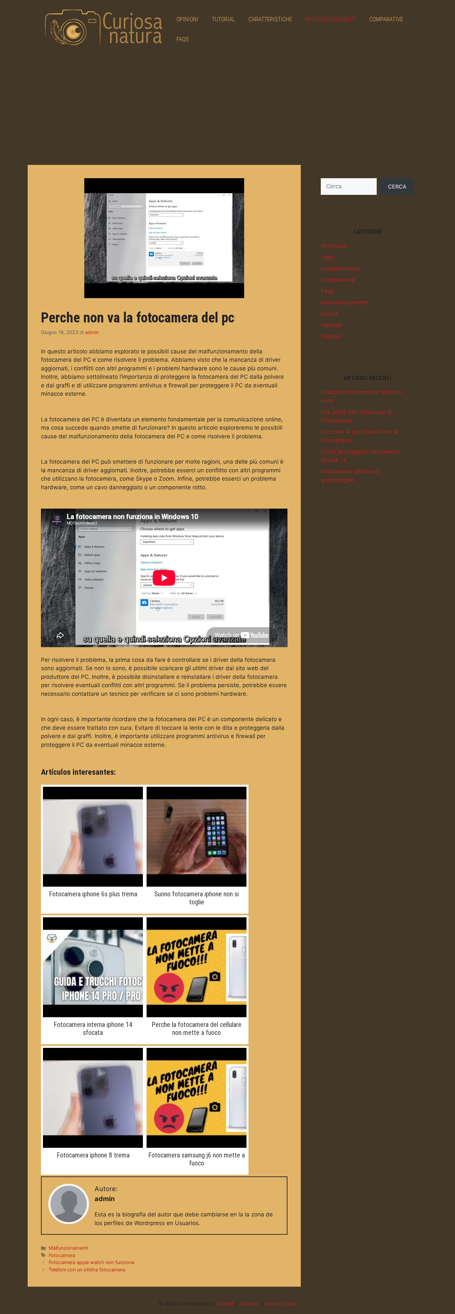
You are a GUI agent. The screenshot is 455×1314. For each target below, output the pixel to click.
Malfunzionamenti (330, 19)
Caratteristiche (270, 19)
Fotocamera (62, 1255)
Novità (329, 313)
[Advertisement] (227, 108)
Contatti (225, 1303)
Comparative (386, 19)
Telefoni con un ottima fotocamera (87, 1269)
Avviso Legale (280, 1303)
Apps (327, 257)
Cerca (397, 186)
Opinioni (188, 19)
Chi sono (249, 1303)
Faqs (183, 39)
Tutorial (223, 19)
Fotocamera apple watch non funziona (91, 1262)
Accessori (334, 245)
